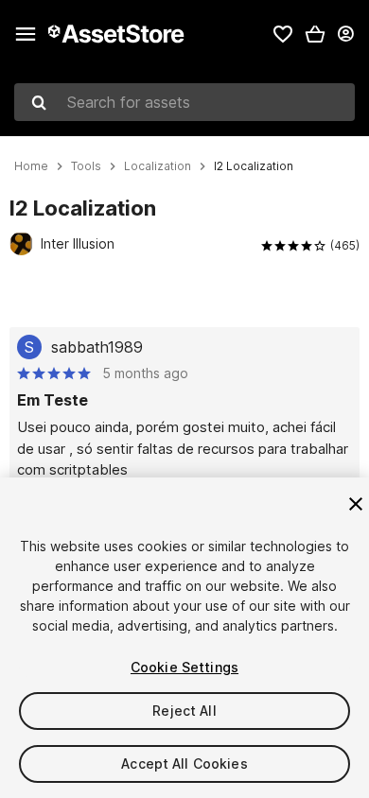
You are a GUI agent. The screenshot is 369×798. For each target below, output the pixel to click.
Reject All (184, 711)
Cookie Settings (184, 667)
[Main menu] (25, 34)
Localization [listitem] (157, 166)
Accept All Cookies (184, 763)
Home (31, 166)
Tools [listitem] (86, 166)
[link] (283, 34)
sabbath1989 (97, 347)
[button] (315, 34)
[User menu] (345, 34)
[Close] (355, 504)
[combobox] (184, 102)
